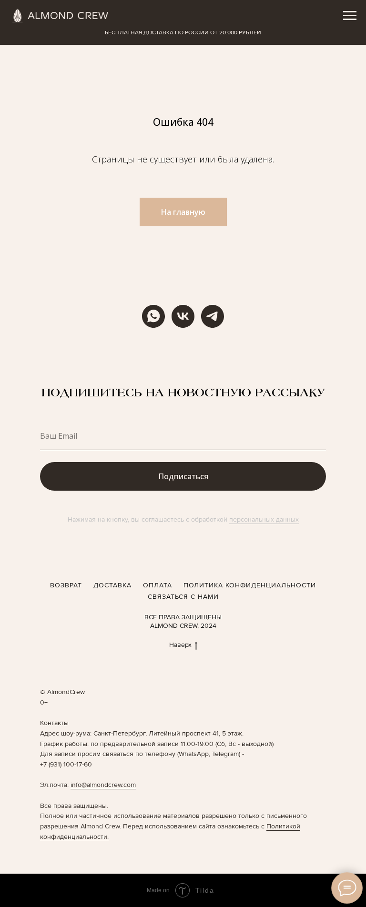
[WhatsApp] (153, 316)
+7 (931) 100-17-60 (66, 764)
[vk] (183, 316)
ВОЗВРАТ (66, 585)
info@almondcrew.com (103, 785)
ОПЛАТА (157, 585)
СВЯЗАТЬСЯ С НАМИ (183, 597)
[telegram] (212, 316)
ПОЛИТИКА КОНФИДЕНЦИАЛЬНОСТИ (249, 585)
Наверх (180, 645)
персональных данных (264, 519)
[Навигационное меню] (349, 15)
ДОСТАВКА (112, 585)
